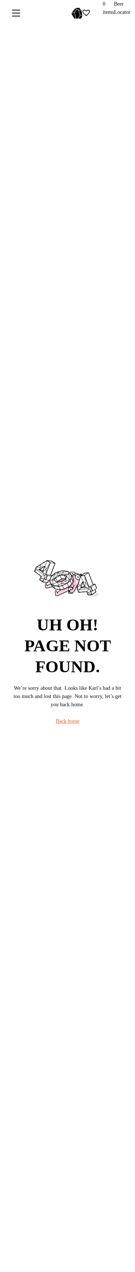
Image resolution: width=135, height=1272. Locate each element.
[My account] (98, 13)
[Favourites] (86, 13)
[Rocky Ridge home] (64, 13)
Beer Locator (122, 8)
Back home (68, 721)
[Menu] (16, 13)
